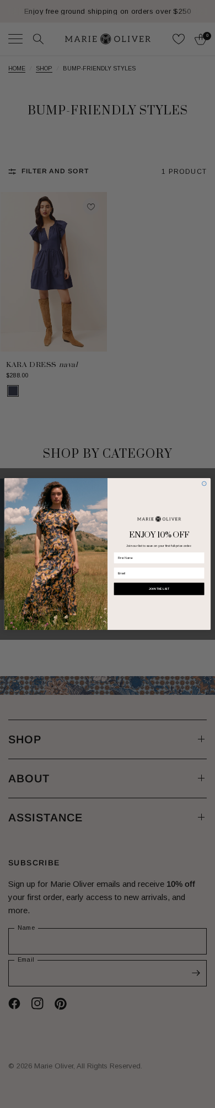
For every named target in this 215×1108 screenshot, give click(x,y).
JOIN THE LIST (159, 588)
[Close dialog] (204, 483)
